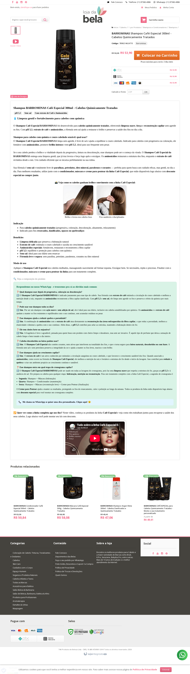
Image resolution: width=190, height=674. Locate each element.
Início (116, 27)
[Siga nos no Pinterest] (26, 2)
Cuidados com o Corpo (23, 567)
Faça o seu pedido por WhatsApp (69, 560)
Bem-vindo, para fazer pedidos (29, 7)
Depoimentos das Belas (65, 556)
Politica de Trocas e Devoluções (68, 571)
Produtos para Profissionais (24, 597)
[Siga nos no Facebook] (12, 2)
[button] (15, 43)
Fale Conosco (117, 2)
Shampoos (173, 27)
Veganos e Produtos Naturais (25, 575)
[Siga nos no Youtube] (17, 2)
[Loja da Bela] (95, 14)
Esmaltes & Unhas (20, 605)
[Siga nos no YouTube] (157, 553)
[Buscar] (45, 19)
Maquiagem (18, 608)
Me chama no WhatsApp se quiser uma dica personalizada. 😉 (57, 402)
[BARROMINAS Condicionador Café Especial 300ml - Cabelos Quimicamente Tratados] (29, 498)
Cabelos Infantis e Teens (23, 579)
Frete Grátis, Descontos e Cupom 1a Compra (74, 564)
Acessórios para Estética (23, 586)
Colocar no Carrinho (159, 55)
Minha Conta (168, 7)
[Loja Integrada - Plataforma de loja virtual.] (95, 654)
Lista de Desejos (20, 96)
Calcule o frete (119, 92)
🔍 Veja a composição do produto (29, 279)
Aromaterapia (19, 601)
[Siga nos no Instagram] (21, 2)
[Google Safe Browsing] (96, 632)
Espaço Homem (19, 571)
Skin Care (16, 564)
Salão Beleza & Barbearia (23, 590)
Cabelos (123, 27)
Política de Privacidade (65, 567)
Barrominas (141, 43)
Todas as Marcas (20, 582)
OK (145, 91)
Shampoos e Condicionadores (155, 27)
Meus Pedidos (151, 7)
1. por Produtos (135, 27)
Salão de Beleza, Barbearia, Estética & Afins (31, 593)
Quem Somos (61, 575)
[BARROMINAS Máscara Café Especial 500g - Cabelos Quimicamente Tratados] (73, 498)
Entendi (165, 669)
